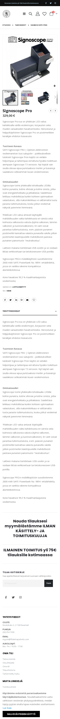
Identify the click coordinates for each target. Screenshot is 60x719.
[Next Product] (55, 111)
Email (27, 299)
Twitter (10, 299)
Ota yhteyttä (8, 662)
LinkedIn (16, 299)
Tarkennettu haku (11, 673)
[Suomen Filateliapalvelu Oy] (6, 14)
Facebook (5, 299)
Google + (21, 299)
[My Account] (37, 14)
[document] (30, 704)
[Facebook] (46, 3)
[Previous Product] (51, 111)
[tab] (30, 311)
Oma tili (6, 666)
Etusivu (7, 25)
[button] (54, 86)
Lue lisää (7, 707)
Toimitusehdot (9, 686)
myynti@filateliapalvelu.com (16, 639)
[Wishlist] (44, 14)
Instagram (20, 597)
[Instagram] (55, 3)
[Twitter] (51, 3)
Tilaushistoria (9, 670)
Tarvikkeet (20, 25)
